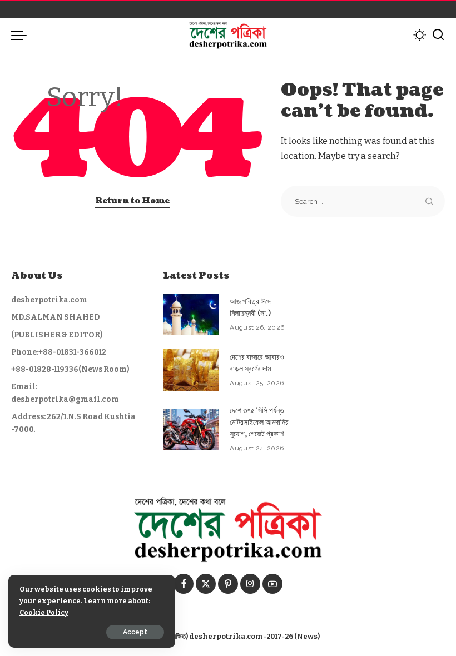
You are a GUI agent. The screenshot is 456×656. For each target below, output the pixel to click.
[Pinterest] (228, 584)
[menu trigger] (21, 35)
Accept (135, 632)
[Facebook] (184, 584)
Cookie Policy (43, 612)
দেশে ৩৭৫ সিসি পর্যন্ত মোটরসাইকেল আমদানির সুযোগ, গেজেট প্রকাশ (259, 422)
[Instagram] (250, 584)
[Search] (438, 35)
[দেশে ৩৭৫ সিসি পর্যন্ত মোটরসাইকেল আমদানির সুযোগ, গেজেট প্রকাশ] (191, 429)
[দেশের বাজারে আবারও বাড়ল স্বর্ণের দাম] (191, 370)
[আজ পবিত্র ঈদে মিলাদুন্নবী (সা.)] (191, 314)
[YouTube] (272, 584)
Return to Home (132, 201)
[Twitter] (206, 584)
